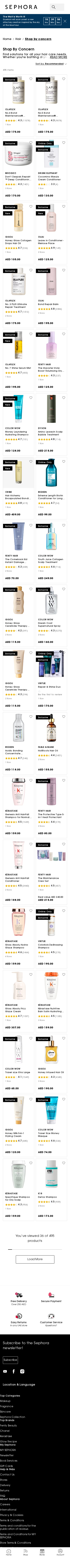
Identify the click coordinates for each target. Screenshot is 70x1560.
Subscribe (10, 1360)
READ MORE (58, 57)
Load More (35, 1259)
